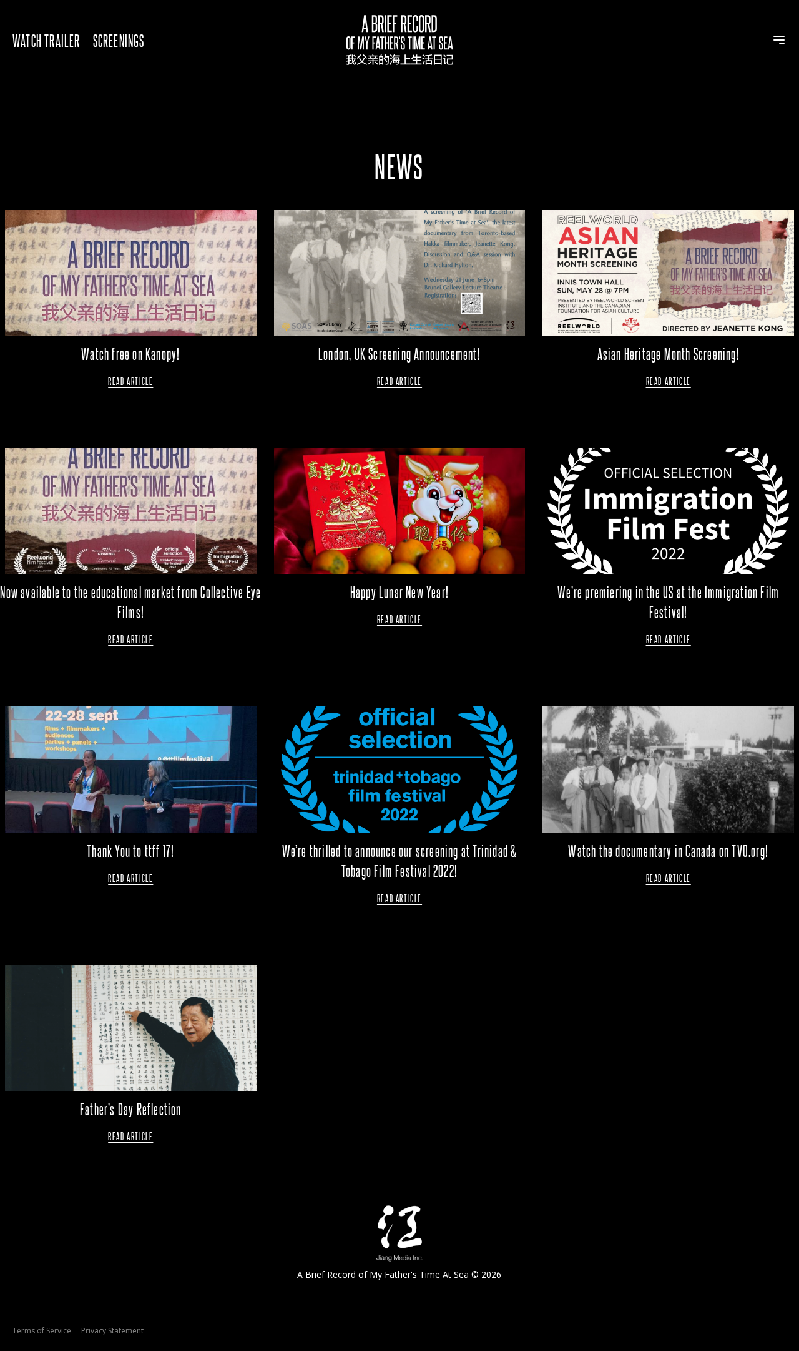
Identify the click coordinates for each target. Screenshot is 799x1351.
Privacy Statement (112, 1331)
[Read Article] (131, 273)
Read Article (130, 380)
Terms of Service (41, 1331)
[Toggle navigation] (779, 40)
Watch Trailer (46, 39)
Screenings (119, 39)
